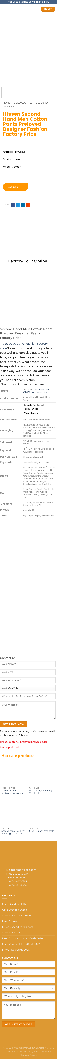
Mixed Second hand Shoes (17, 927)
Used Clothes (23, 102)
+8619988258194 (17, 881)
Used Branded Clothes (15, 904)
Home (7, 102)
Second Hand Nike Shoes (17, 915)
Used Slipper (9, 921)
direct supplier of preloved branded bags (23, 742)
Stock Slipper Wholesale (41, 831)
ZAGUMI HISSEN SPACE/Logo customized (36, 391)
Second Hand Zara (13, 932)
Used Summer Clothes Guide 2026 (22, 938)
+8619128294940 (17, 877)
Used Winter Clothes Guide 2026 (21, 944)
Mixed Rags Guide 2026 (16, 949)
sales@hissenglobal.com (21, 869)
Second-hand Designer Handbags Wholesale (13, 832)
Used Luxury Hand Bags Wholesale (41, 791)
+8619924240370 (18, 873)
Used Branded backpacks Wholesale (12, 791)
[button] (13, 205)
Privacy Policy (26, 1051)
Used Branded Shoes (14, 909)
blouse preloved (9, 747)
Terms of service (42, 1051)
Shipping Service (28, 1055)
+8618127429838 (17, 885)
